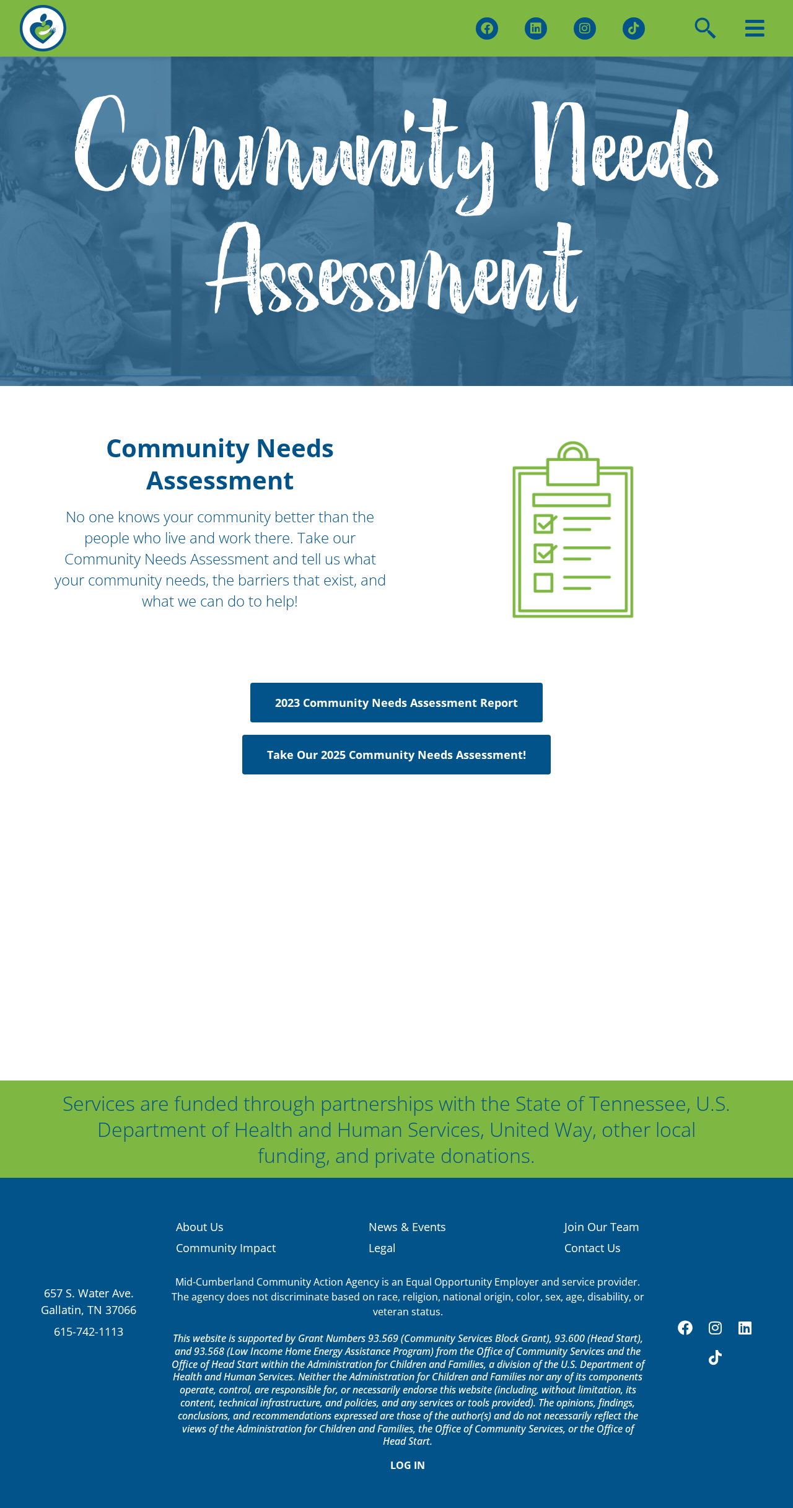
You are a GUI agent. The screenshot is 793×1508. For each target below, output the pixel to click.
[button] (754, 28)
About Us (200, 1226)
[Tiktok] (634, 28)
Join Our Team (601, 1226)
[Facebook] (487, 28)
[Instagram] (585, 28)
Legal (382, 1247)
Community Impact (226, 1247)
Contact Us (592, 1247)
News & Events (407, 1226)
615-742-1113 (88, 1331)
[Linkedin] (536, 28)
